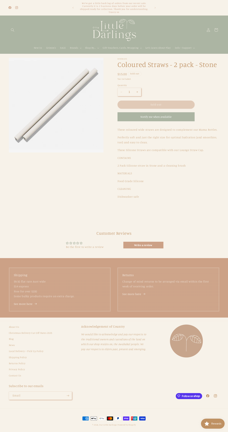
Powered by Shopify (127, 425)
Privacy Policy (17, 369)
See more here (23, 304)
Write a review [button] (143, 245)
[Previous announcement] (73, 7)
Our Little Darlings (108, 425)
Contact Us (15, 375)
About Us (14, 326)
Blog (11, 339)
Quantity (122, 85)
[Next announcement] (155, 7)
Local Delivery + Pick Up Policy (26, 351)
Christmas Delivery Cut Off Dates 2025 (30, 332)
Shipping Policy (18, 357)
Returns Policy (17, 363)
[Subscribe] (68, 395)
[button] (13, 30)
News (12, 345)
